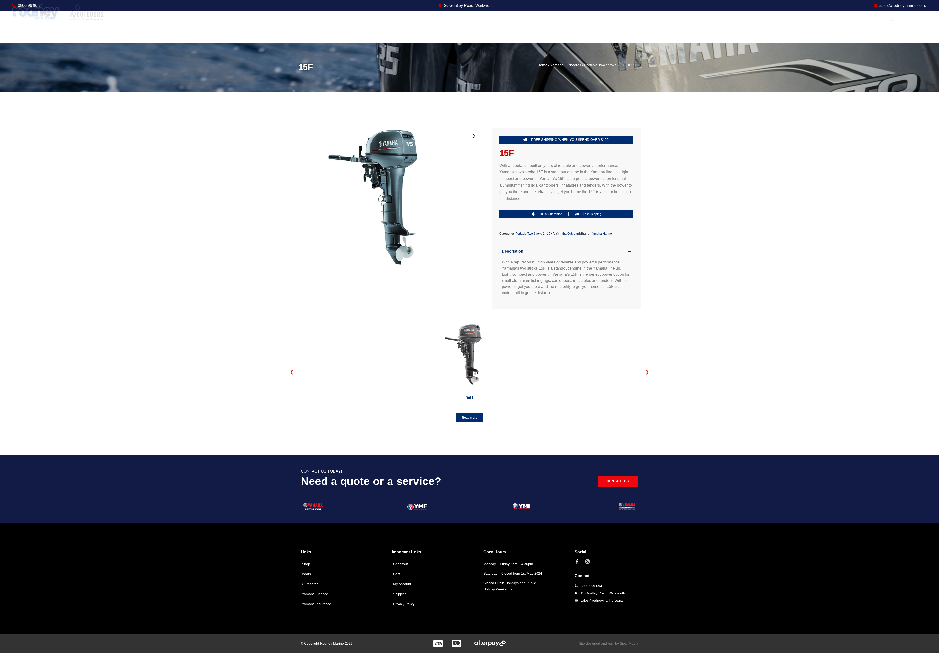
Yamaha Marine (601, 233)
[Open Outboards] (448, 27)
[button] (474, 136)
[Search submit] (882, 27)
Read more (469, 417)
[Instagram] (587, 561)
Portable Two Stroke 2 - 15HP (608, 65)
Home (542, 65)
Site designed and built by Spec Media (608, 643)
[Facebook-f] (577, 561)
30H (469, 398)
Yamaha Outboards (565, 65)
